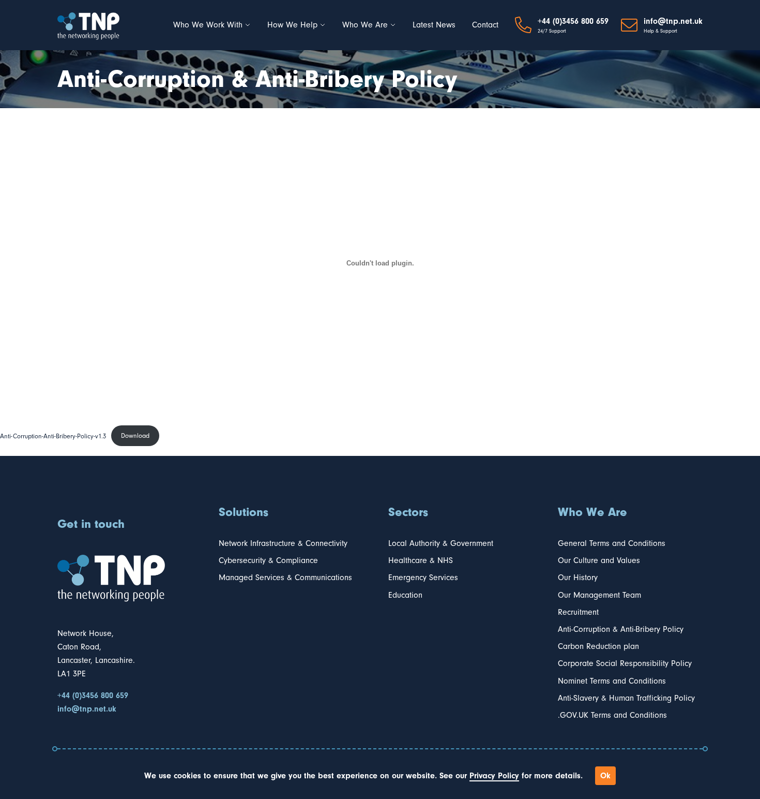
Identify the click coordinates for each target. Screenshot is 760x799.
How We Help (292, 24)
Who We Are (365, 24)
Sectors (408, 512)
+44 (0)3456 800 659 (573, 21)
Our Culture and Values (599, 560)
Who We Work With (207, 24)
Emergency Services (423, 577)
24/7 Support (552, 31)
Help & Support (660, 31)
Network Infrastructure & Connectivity (283, 543)
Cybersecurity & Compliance (268, 560)
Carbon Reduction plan (598, 646)
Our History (578, 577)
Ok (605, 775)
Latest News (434, 24)
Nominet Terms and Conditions (612, 681)
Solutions (243, 512)
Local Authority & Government (440, 543)
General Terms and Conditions (611, 543)
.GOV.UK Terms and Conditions (612, 715)
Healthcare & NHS (420, 560)
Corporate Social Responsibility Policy (625, 663)
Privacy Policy (494, 775)
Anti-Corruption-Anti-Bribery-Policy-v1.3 (53, 435)
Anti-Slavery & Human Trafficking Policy (626, 698)
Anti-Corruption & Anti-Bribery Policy (620, 629)
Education (405, 595)
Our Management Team (599, 595)
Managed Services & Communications (285, 577)
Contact (485, 24)
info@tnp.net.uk (673, 21)
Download (135, 435)
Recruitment (578, 612)
